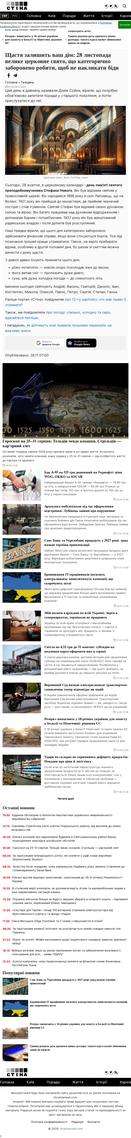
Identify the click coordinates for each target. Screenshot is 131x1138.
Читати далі (65, 798)
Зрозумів (124, 24)
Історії (107, 16)
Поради (69, 16)
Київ (52, 16)
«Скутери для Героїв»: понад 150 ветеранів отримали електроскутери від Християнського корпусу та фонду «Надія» (62, 912)
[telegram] (106, 6)
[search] (124, 6)
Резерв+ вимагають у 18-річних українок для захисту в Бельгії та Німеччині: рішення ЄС (33, 40)
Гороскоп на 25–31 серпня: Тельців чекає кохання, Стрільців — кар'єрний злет (65, 847)
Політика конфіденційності (49, 1122)
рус (15, 16)
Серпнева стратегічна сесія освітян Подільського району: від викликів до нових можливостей (66, 827)
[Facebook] (8, 75)
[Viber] (22, 75)
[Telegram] (15, 75)
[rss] (116, 6)
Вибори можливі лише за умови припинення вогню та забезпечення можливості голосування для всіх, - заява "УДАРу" (66, 952)
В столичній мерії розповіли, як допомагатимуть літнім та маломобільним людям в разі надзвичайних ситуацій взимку (68, 890)
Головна (34, 16)
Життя (88, 16)
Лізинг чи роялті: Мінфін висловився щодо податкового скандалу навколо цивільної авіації (69, 941)
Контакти (94, 1122)
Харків (125, 16)
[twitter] (111, 6)
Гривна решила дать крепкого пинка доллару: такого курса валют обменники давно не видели (94, 40)
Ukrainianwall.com (71, 1128)
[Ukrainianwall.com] (17, 6)
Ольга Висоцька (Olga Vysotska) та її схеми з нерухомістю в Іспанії (57, 921)
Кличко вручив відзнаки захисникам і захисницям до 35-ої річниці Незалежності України (67, 879)
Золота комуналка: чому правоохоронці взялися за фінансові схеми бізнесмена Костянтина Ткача (66, 963)
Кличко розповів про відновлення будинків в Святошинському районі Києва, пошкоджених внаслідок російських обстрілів (64, 838)
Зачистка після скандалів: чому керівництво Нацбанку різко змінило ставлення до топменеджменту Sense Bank (68, 868)
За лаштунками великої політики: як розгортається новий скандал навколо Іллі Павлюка (67, 930)
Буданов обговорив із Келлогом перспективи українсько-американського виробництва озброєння (62, 817)
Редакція (77, 1122)
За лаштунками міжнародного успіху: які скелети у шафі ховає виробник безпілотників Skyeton (62, 857)
